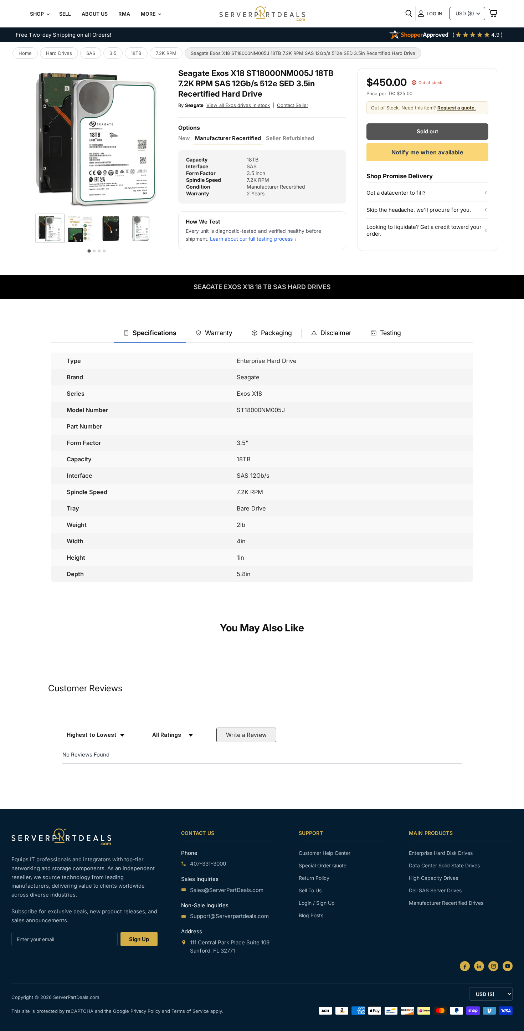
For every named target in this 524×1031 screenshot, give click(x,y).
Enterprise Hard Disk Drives (441, 853)
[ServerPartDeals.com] (61, 837)
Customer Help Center (324, 853)
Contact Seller (292, 105)
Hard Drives (59, 53)
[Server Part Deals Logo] (262, 14)
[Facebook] (465, 966)
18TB (136, 53)
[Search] (409, 13)
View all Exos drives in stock (238, 105)
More (149, 14)
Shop (38, 14)
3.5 (113, 53)
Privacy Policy (146, 1011)
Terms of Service (190, 1011)
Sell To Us (310, 890)
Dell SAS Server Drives (435, 890)
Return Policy (314, 878)
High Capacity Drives (433, 878)
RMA (124, 14)
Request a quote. (456, 108)
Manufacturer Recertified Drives (446, 903)
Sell (65, 14)
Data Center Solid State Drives (444, 865)
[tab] (150, 333)
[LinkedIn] (479, 966)
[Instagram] (493, 966)
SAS (90, 53)
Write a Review (246, 734)
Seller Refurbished (290, 138)
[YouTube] (508, 966)
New (184, 138)
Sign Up (139, 939)
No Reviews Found (85, 754)
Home (25, 53)
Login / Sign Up (317, 903)
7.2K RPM (166, 53)
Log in (434, 13)
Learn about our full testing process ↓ (253, 239)
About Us (95, 14)
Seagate (194, 105)
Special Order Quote (322, 865)
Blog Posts (311, 915)
